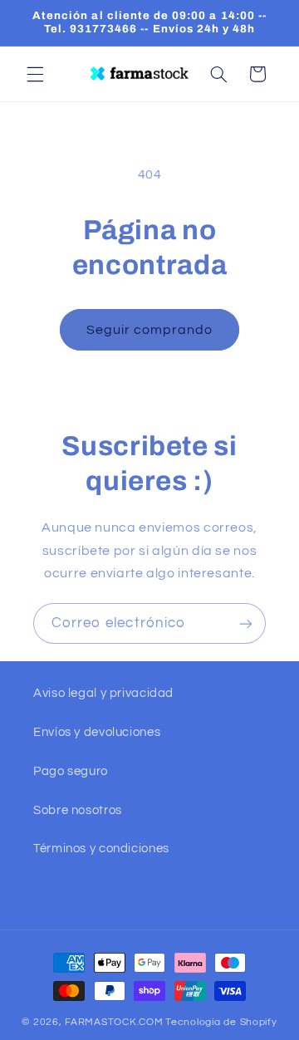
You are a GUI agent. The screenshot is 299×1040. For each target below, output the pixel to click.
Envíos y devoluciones (96, 732)
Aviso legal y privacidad (103, 693)
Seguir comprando (149, 329)
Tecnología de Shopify (221, 1022)
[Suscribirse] (246, 623)
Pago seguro (70, 771)
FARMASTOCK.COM (114, 1022)
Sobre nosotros (77, 810)
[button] (35, 74)
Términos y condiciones (101, 848)
